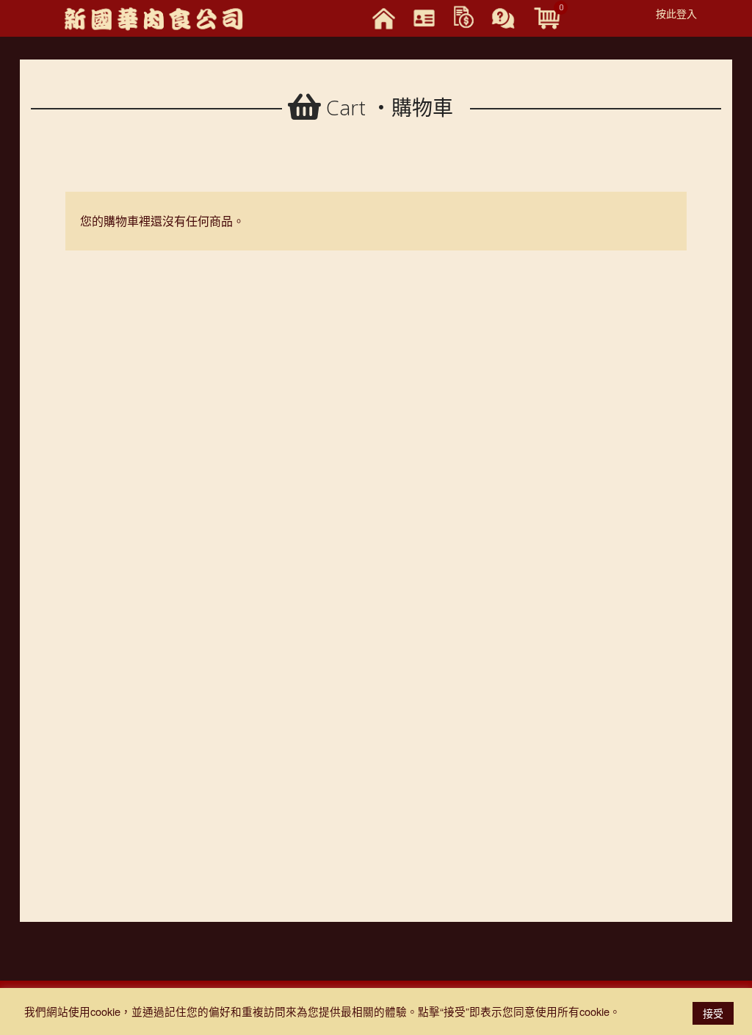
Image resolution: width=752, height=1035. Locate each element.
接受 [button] (713, 1013)
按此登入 (676, 13)
